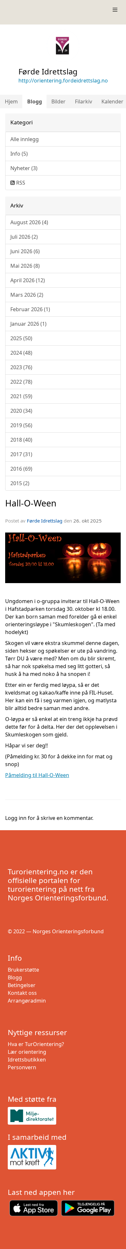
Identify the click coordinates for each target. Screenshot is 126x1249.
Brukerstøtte (23, 969)
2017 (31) (21, 454)
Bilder (58, 101)
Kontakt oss (22, 992)
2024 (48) (21, 352)
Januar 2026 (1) (28, 323)
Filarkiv (83, 101)
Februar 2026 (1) (30, 309)
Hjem (11, 101)
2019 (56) (21, 425)
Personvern (22, 1067)
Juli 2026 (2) (24, 236)
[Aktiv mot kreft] (63, 1157)
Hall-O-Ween (31, 503)
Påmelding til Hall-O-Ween (37, 775)
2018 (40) (21, 439)
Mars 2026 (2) (26, 294)
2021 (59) (21, 396)
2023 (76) (21, 367)
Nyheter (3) (23, 168)
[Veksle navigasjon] (115, 9)
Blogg (34, 101)
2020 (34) (21, 410)
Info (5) (19, 153)
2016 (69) (21, 468)
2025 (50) (21, 338)
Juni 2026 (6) (25, 251)
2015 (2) (19, 483)
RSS (20, 182)
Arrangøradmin (27, 1000)
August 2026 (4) (29, 222)
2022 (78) (21, 381)
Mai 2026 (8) (25, 265)
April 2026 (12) (27, 280)
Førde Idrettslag (44, 520)
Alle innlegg (24, 139)
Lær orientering (27, 1051)
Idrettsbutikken (27, 1059)
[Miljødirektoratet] (63, 1116)
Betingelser (22, 985)
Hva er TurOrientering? (36, 1044)
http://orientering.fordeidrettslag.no (63, 80)
